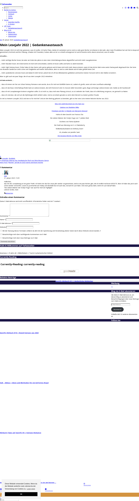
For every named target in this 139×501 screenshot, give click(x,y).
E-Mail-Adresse (6, 223)
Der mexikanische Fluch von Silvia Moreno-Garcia (25, 160)
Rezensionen (12, 12)
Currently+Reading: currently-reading (22, 264)
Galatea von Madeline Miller (69, 107)
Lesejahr (5, 158)
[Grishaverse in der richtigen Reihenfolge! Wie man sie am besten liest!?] (108, 457)
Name (2, 219)
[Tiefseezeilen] (6, 4)
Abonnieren (117, 309)
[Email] (134, 8)
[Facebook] (128, 8)
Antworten (9, 193)
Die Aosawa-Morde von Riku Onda (70, 136)
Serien (6, 20)
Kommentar (5, 216)
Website (3, 227)
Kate (5, 176)
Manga (10, 18)
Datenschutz (12, 34)
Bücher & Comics (10, 10)
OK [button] (21, 494)
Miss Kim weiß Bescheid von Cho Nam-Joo (69, 104)
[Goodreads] (131, 8)
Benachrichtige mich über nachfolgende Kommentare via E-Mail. (24, 234)
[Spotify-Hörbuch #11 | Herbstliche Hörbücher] (25, 305)
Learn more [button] (31, 489)
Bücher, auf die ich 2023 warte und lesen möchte (21, 162)
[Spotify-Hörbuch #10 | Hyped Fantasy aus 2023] (81, 307)
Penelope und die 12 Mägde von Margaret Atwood (69, 111)
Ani (1, 40)
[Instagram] (125, 8)
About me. (11, 32)
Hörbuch (11, 14)
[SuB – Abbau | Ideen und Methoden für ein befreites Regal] (108, 357)
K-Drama (11, 24)
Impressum (12, 36)
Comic (10, 16)
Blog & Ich (7, 30)
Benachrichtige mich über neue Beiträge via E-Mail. (20, 238)
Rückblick (12, 158)
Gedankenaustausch (15, 28)
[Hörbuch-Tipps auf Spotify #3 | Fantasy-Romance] (108, 407)
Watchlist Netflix (14, 22)
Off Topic (7, 26)
